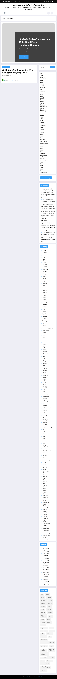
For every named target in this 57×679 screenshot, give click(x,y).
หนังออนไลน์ (43, 100)
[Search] (48, 13)
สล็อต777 (44, 483)
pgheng (44, 349)
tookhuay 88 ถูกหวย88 (47, 428)
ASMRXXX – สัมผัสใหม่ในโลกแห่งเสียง (28, 5)
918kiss (41, 73)
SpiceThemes (41, 676)
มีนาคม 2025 (45, 578)
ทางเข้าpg (45, 455)
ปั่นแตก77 (45, 466)
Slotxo (44, 408)
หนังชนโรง (42, 77)
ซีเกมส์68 (45, 448)
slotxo (41, 136)
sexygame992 (45, 401)
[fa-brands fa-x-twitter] (46, 1)
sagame (44, 382)
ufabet (44, 438)
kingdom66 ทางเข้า (47, 321)
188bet (44, 257)
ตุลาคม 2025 (45, 565)
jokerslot (42, 167)
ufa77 (44, 431)
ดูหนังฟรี (42, 82)
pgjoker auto (45, 353)
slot (40, 151)
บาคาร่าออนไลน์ (44, 106)
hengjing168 (45, 302)
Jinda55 (44, 311)
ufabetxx (44, 440)
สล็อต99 (44, 488)
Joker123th (43, 612)
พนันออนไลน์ (45, 467)
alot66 (44, 273)
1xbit (43, 261)
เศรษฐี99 (44, 532)
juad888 (44, 318)
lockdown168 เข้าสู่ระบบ (48, 327)
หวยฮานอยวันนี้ (46, 508)
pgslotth (44, 365)
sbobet (44, 389)
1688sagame (45, 254)
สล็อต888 (42, 127)
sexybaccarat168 (46, 396)
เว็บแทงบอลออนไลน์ (47, 530)
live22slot (44, 325)
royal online (45, 381)
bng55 (44, 281)
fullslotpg (42, 93)
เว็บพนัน (44, 521)
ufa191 (44, 429)
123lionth (44, 250)
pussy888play (45, 375)
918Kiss (44, 262)
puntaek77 (45, 370)
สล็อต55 (44, 478)
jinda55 (41, 118)
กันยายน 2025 (46, 567)
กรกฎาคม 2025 (46, 571)
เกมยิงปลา (45, 509)
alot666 (44, 275)
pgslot (41, 89)
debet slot (45, 290)
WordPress (27, 676)
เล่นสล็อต (45, 516)
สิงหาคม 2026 (46, 548)
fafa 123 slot (45, 294)
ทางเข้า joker (43, 157)
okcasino (44, 339)
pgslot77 (42, 103)
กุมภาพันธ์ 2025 (46, 579)
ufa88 (44, 433)
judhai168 (45, 320)
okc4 (44, 337)
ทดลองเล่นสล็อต (46, 454)
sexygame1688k (46, 400)
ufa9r (44, 436)
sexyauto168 (45, 394)
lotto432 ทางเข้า (46, 330)
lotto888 (44, 332)
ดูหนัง (41, 96)
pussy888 (42, 84)
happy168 (45, 301)
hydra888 (45, 308)
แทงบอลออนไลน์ (46, 534)
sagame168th (43, 79)
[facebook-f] (44, 1)
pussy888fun (45, 374)
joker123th (45, 316)
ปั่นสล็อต (44, 462)
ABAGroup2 (45, 269)
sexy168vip (45, 393)
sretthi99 (44, 414)
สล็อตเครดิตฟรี (46, 497)
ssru (43, 417)
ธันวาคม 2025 (46, 562)
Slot (43, 403)
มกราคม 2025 (46, 581)
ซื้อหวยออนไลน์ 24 (47, 450)
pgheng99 (42, 91)
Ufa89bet (44, 434)
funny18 (44, 299)
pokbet (44, 367)
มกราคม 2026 (46, 560)
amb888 (44, 276)
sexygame (45, 398)
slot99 (41, 120)
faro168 (44, 295)
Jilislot (44, 309)
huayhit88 (45, 306)
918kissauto (45, 264)
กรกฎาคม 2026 (46, 550)
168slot (44, 255)
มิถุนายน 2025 (46, 572)
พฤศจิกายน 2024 (46, 585)
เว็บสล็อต (45, 525)
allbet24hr (45, 271)
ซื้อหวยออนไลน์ (43, 110)
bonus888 (45, 283)
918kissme (45, 266)
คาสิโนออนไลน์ (46, 447)
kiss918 (41, 148)
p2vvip (44, 341)
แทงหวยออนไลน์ (46, 535)
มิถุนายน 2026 (46, 551)
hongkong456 (23, 36)
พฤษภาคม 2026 (46, 553)
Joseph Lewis (23, 49)
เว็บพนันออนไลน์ (46, 523)
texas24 (44, 426)
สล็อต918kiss (45, 487)
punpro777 (42, 108)
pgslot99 (44, 361)
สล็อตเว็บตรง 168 (46, 501)
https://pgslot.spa (44, 143)
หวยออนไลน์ (43, 112)
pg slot (41, 146)
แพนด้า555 (45, 537)
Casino (44, 287)
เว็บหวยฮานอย (46, 528)
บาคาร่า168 (43, 87)
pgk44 (44, 356)
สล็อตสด (44, 494)
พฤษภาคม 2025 (46, 574)
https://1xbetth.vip (44, 141)
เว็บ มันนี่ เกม (45, 518)
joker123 (42, 75)
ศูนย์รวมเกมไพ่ (46, 471)
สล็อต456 (45, 476)
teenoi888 (45, 422)
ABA (43, 268)
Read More (23, 57)
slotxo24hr (45, 410)
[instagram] (50, 1)
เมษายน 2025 (45, 576)
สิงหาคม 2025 (46, 569)
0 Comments (17, 80)
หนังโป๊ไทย (42, 139)
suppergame (45, 419)
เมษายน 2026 (45, 555)
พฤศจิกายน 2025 (46, 564)
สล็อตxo (42, 171)
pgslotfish (45, 363)
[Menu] (4, 13)
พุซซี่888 (44, 469)
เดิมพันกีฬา (45, 514)
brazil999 (45, 285)
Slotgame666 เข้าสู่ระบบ (48, 407)
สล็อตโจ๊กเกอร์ (46, 506)
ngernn (44, 335)
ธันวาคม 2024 (46, 583)
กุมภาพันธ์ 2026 (46, 558)
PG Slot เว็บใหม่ (46, 346)
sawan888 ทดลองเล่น (47, 388)
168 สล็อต (45, 252)
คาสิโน (44, 445)
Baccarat (44, 278)
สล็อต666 (45, 481)
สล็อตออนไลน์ (43, 172)
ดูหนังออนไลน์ (43, 155)
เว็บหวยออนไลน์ (46, 527)
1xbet (44, 259)
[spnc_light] (51, 13)
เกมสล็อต (45, 511)
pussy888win (45, 377)
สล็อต (41, 162)
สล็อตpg (44, 490)
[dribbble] (48, 1)
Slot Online (45, 405)
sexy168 (44, 391)
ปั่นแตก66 (42, 105)
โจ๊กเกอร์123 (43, 160)
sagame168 (45, 384)
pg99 (44, 348)
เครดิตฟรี (45, 513)
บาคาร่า (42, 134)
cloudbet (44, 288)
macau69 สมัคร (46, 334)
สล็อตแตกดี (45, 504)
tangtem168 (45, 421)
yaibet (44, 443)
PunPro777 (45, 368)
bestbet (44, 280)
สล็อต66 (42, 122)
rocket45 (44, 379)
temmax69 (45, 424)
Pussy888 (45, 372)
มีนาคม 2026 (45, 557)
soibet (44, 412)
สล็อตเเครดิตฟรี (46, 502)
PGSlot (39, 49)
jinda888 (44, 313)
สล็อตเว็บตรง (43, 124)
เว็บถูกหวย (45, 520)
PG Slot (44, 344)
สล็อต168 (45, 474)
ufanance (44, 441)
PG (43, 342)
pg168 (41, 117)
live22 (41, 94)
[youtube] (52, 1)
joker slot (42, 158)
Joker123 (44, 315)
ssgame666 (45, 415)
